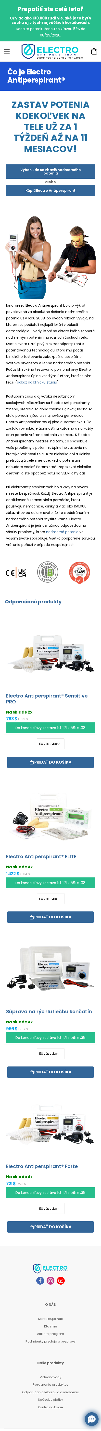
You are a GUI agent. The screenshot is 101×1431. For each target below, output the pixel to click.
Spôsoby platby (50, 1399)
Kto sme (50, 1326)
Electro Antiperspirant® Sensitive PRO (47, 698)
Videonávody (50, 1377)
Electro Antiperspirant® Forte (42, 1166)
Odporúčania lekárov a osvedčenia (50, 1392)
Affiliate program (50, 1333)
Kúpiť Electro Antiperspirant (50, 190)
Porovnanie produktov (50, 1384)
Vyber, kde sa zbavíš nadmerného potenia (50, 171)
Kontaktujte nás (50, 1318)
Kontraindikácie (50, 1407)
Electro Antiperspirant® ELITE (41, 856)
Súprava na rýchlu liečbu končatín (49, 1011)
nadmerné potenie (62, 531)
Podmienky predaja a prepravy (50, 1341)
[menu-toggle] (7, 51)
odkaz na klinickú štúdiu (37, 382)
